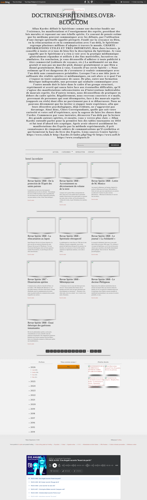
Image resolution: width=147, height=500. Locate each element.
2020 (33, 404)
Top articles (57, 444)
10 (55, 351)
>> (99, 351)
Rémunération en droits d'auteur (90, 444)
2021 (32, 400)
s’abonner (56, 471)
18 (84, 351)
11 (58, 351)
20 (92, 351)
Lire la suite (31, 200)
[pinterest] (91, 2)
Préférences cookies (131, 444)
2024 (33, 386)
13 (65, 351)
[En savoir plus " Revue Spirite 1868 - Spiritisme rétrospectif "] (73, 232)
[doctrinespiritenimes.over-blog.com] (73, 9)
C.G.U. (79, 444)
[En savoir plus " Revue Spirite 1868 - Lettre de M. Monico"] (105, 177)
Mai (33, 377)
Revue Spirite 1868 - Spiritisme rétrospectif (70, 237)
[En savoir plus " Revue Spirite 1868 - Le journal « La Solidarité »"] (105, 232)
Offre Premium (103, 444)
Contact (91, 152)
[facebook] (85, 2)
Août (33, 370)
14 (69, 351)
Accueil (56, 152)
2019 (32, 409)
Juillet (34, 372)
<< (48, 351)
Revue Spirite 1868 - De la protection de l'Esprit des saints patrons (41, 184)
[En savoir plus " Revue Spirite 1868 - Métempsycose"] (73, 275)
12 (62, 351)
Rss (68, 366)
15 (73, 351)
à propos (78, 471)
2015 (32, 427)
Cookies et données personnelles (117, 444)
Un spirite (20, 444)
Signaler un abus (71, 444)
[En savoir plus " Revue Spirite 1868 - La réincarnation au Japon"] (41, 232)
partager (67, 471)
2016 (32, 422)
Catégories (65, 152)
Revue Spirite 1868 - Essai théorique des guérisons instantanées (41, 325)
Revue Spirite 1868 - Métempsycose (70, 280)
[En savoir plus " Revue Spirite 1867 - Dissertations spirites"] (41, 275)
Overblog (119, 440)
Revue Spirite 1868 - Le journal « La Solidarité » (103, 237)
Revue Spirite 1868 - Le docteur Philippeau (103, 280)
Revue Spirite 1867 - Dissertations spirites (38, 280)
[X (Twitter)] (88, 2)
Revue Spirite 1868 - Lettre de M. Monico (105, 182)
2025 (33, 381)
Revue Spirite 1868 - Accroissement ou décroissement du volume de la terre (72, 185)
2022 (33, 395)
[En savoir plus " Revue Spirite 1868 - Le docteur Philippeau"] (105, 275)
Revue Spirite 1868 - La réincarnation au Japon (39, 237)
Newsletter (80, 152)
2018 (32, 413)
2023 (33, 390)
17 (80, 351)
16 (77, 351)
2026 (33, 367)
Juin (33, 375)
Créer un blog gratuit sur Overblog (44, 444)
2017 (32, 418)
